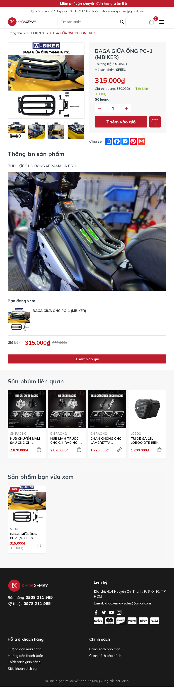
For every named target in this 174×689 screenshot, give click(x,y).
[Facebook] (96, 612)
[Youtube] (112, 612)
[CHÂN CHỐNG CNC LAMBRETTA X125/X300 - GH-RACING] (107, 409)
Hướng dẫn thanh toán (25, 656)
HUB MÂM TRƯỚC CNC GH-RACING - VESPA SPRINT (65, 441)
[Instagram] (119, 612)
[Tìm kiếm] (122, 21)
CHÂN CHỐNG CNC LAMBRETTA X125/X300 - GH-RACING (105, 441)
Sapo (125, 681)
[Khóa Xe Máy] (22, 21)
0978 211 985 (37, 603)
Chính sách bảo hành (105, 656)
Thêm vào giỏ (121, 122)
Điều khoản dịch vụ (22, 668)
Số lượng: (102, 99)
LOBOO (136, 433)
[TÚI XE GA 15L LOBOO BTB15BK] (147, 409)
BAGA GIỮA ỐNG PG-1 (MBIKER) (23, 536)
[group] (46, 80)
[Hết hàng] (119, 449)
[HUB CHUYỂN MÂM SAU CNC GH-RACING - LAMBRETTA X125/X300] (27, 409)
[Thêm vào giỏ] (39, 449)
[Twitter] (104, 612)
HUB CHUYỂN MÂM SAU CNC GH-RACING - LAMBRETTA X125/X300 (25, 441)
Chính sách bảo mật (104, 649)
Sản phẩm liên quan (36, 381)
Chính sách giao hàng (24, 662)
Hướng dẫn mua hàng (24, 649)
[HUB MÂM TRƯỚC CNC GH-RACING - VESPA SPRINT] (67, 409)
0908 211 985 (80, 11)
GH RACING (18, 433)
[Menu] (161, 22)
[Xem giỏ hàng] (152, 21)
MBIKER (15, 529)
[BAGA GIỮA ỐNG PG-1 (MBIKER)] (27, 505)
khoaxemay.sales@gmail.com (123, 11)
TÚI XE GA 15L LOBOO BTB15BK (144, 441)
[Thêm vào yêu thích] (155, 121)
